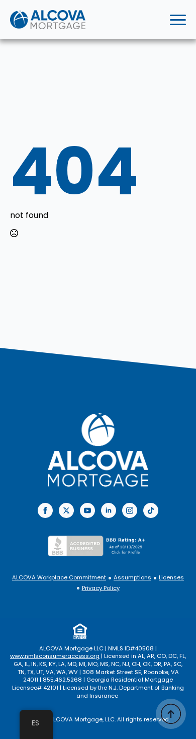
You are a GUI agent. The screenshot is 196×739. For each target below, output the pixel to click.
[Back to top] (171, 714)
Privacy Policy (101, 588)
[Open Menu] (178, 20)
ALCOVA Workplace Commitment (59, 577)
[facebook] (45, 510)
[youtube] (87, 510)
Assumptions (132, 577)
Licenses (171, 577)
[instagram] (129, 510)
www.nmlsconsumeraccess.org (55, 656)
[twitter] (66, 510)
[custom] (150, 510)
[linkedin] (108, 510)
